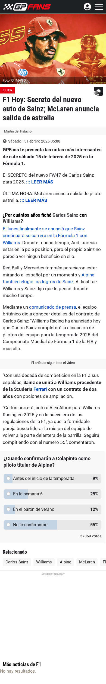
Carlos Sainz (65, 215)
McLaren (87, 562)
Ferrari (40, 389)
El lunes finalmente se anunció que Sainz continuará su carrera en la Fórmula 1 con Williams (45, 235)
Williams (12, 221)
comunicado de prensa (52, 307)
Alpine (65, 562)
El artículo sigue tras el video (53, 363)
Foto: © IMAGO (14, 80)
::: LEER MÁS (39, 182)
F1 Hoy (7, 90)
